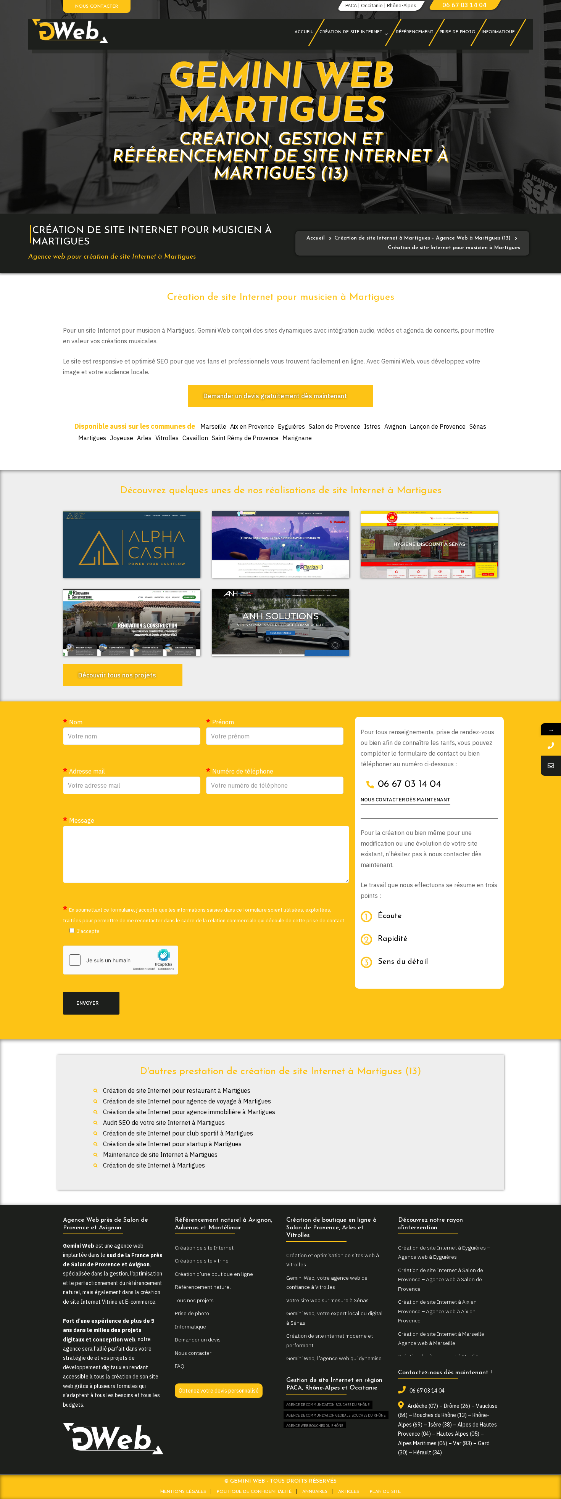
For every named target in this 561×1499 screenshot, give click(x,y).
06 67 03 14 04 (464, 5)
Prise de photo (192, 1313)
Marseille (213, 426)
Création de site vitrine (202, 1260)
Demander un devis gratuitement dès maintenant (275, 396)
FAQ (179, 1365)
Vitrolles (167, 438)
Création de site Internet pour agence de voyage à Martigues (187, 1101)
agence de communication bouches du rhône (328, 1404)
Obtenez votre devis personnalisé (219, 1390)
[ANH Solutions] (280, 622)
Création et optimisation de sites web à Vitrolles (332, 1260)
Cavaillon (195, 438)
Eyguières (291, 426)
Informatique (190, 1326)
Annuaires (314, 1491)
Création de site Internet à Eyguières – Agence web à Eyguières (444, 1252)
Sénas (477, 426)
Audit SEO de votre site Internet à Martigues (164, 1122)
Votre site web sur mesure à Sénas (327, 1300)
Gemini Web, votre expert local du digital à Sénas (334, 1318)
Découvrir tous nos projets (117, 675)
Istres (372, 426)
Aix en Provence (252, 426)
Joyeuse (121, 438)
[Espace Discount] (429, 544)
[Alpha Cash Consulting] (131, 544)
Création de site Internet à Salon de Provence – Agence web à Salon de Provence (440, 1279)
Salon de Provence (334, 426)
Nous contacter (96, 6)
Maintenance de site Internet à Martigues (160, 1154)
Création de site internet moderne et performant (329, 1340)
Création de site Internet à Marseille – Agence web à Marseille (443, 1338)
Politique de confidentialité (254, 1491)
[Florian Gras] (280, 544)
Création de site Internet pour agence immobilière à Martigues (189, 1112)
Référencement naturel (203, 1286)
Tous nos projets (194, 1300)
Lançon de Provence (438, 426)
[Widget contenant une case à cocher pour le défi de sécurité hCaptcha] (120, 960)
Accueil (315, 238)
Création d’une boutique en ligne (214, 1274)
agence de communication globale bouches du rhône (336, 1415)
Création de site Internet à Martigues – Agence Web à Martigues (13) (422, 238)
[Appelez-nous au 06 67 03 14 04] (551, 745)
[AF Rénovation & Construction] (131, 622)
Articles (348, 1491)
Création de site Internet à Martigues (154, 1165)
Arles (144, 438)
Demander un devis (198, 1339)
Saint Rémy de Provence (245, 438)
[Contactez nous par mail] (551, 766)
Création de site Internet (204, 1247)
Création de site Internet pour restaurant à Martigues (176, 1090)
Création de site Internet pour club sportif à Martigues (178, 1133)
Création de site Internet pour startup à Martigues (172, 1144)
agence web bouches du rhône (314, 1425)
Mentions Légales (183, 1491)
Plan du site (385, 1491)
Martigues (92, 438)
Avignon (395, 426)
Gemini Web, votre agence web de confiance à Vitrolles (327, 1282)
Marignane (297, 438)
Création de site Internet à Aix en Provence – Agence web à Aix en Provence (437, 1311)
